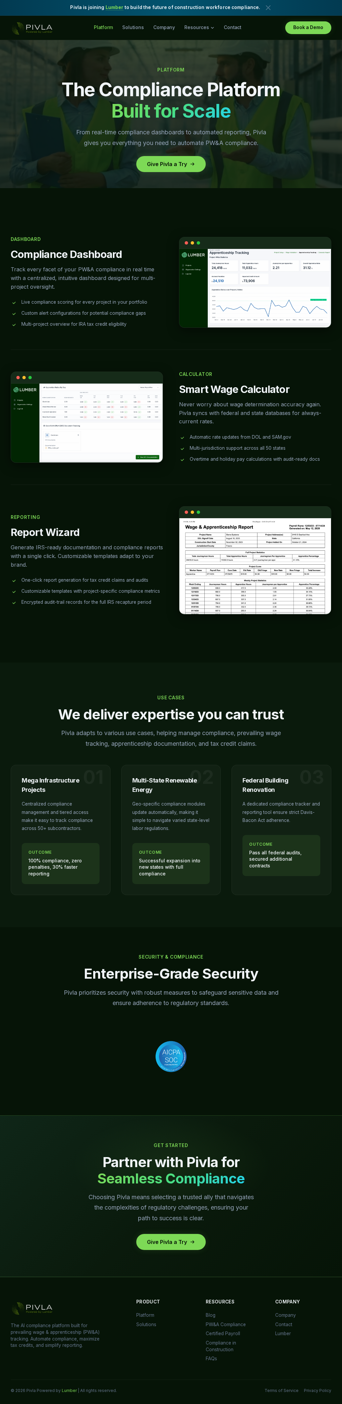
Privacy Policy (317, 1390)
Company (164, 27)
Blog (210, 1315)
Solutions (133, 27)
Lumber (115, 7)
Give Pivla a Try (167, 164)
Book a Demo (308, 27)
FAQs (211, 1358)
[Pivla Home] (33, 28)
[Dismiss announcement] (268, 7)
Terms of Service (282, 1390)
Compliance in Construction (221, 1346)
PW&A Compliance (226, 1324)
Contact (232, 27)
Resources (196, 27)
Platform (103, 27)
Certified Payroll (223, 1333)
